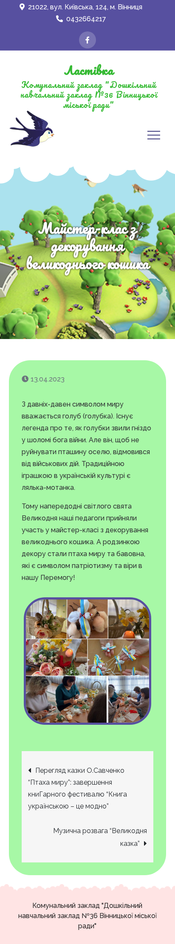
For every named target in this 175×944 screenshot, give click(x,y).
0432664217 (86, 19)
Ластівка (88, 70)
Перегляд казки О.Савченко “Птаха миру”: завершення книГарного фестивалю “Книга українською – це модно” (77, 788)
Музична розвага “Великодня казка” (100, 837)
